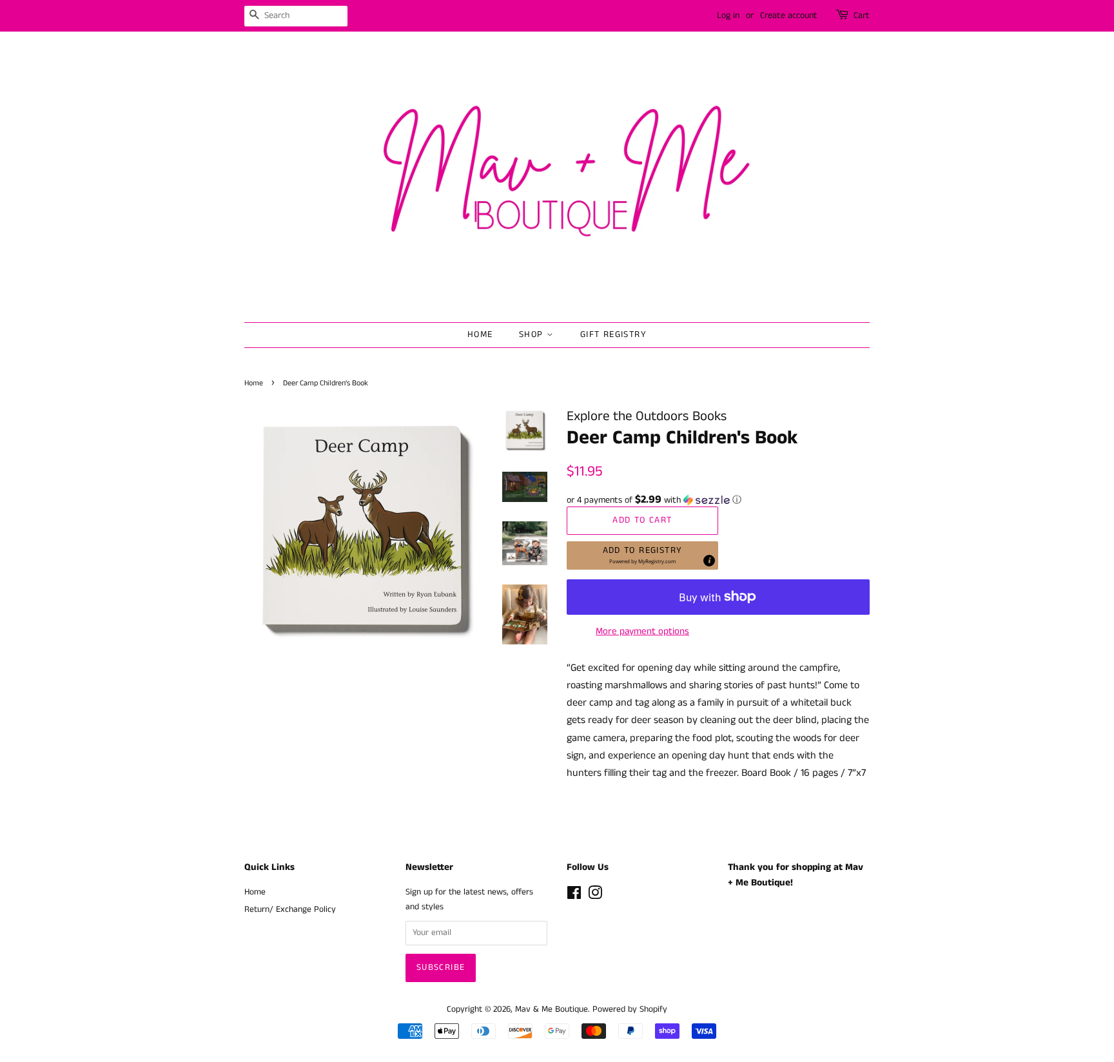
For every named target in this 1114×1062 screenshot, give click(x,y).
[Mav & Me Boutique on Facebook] (574, 896)
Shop (533, 334)
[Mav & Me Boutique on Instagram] (595, 896)
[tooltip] (709, 560)
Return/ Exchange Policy (290, 909)
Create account (788, 15)
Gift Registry (613, 334)
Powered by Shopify (629, 1009)
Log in (728, 15)
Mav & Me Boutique (551, 1009)
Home (480, 334)
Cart (862, 15)
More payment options (642, 631)
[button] (718, 500)
